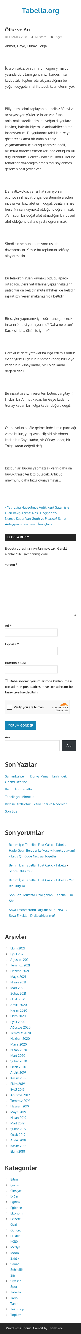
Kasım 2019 (18, 1078)
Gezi (13, 1224)
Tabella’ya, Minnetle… (21, 797)
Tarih (13, 1298)
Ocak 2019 (17, 1135)
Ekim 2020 (18, 1016)
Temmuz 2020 (20, 1033)
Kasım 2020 (18, 1010)
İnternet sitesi (15, 663)
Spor (13, 1287)
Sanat (14, 1264)
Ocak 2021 (17, 999)
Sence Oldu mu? (20, 871)
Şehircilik (17, 1270)
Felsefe (15, 1219)
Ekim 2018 (17, 1151)
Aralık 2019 (18, 1072)
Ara (7, 737)
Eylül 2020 (17, 1022)
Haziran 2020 (20, 1039)
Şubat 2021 (18, 993)
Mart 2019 (17, 1123)
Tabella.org (40, 10)
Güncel (15, 1230)
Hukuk (15, 1236)
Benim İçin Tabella (18, 789)
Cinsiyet (16, 1191)
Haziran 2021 (19, 971)
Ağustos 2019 (20, 1095)
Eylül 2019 (17, 1089)
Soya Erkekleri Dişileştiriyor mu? (32, 916)
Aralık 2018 (18, 1140)
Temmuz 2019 (20, 1101)
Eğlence (16, 1208)
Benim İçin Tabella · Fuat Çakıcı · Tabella (37, 845)
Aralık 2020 (18, 1005)
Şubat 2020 (18, 1061)
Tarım (14, 1304)
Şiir (12, 1275)
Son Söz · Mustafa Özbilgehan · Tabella (37, 895)
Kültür (14, 1241)
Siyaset (15, 1281)
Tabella (15, 1292)
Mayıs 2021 (18, 977)
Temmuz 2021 (20, 965)
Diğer (58, 37)
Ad (8, 626)
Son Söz (11, 811)
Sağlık (14, 1258)
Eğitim (15, 1202)
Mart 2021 (17, 988)
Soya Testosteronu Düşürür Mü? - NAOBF (38, 910)
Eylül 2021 (17, 954)
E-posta (12, 644)
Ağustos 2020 (20, 1027)
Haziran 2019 (19, 1106)
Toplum (15, 1315)
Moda (14, 1253)
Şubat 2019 (18, 1129)
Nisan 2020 (18, 1050)
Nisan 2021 (18, 982)
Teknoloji (17, 1309)
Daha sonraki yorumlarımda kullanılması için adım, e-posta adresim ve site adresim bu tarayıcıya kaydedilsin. (39, 687)
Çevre (14, 1185)
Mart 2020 (17, 1055)
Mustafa (40, 37)
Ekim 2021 (17, 948)
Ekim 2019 (17, 1084)
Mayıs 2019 (18, 1112)
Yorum (11, 565)
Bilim (14, 1179)
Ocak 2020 (18, 1067)
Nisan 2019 (18, 1118)
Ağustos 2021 (20, 960)
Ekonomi (16, 1213)
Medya (15, 1247)
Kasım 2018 (18, 1146)
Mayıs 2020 (18, 1044)
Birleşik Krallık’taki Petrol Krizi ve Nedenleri (36, 804)
